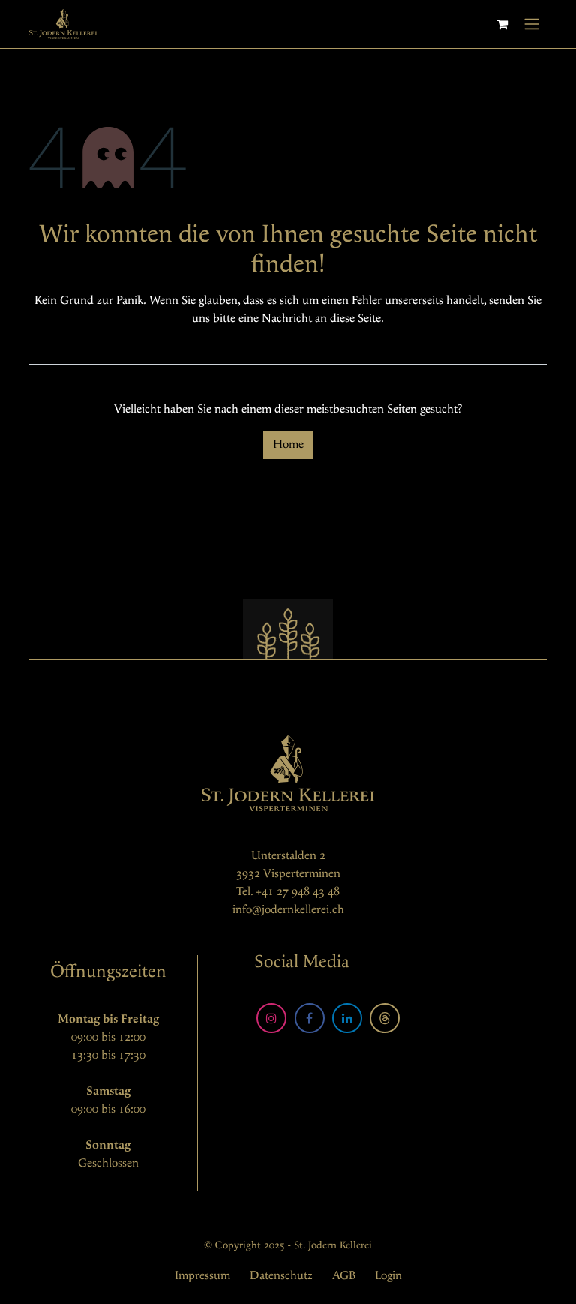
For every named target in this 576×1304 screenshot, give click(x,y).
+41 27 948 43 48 (298, 892)
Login (388, 1276)
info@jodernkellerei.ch (288, 910)
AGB (344, 1276)
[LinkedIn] (347, 1018)
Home (288, 444)
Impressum (202, 1276)
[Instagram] (271, 1018)
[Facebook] (310, 1018)
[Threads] (385, 1018)
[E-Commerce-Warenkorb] (502, 24)
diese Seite (355, 318)
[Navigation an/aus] (532, 24)
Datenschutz (281, 1276)
